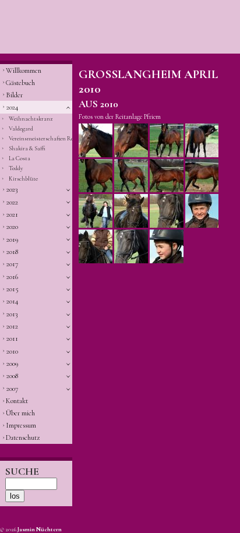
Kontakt (17, 400)
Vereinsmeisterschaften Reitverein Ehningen (40, 138)
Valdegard (21, 128)
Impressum (21, 425)
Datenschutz (23, 437)
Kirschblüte (23, 178)
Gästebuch (20, 82)
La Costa (19, 158)
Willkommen (23, 70)
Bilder (14, 95)
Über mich (20, 413)
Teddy (16, 168)
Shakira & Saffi (27, 148)
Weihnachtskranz (30, 118)
